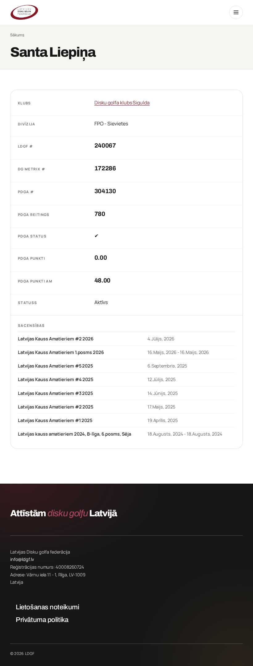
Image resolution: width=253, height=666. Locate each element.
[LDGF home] (24, 12)
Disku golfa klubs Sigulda (122, 102)
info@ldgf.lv (22, 559)
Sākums (17, 35)
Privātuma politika (42, 619)
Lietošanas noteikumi (47, 607)
